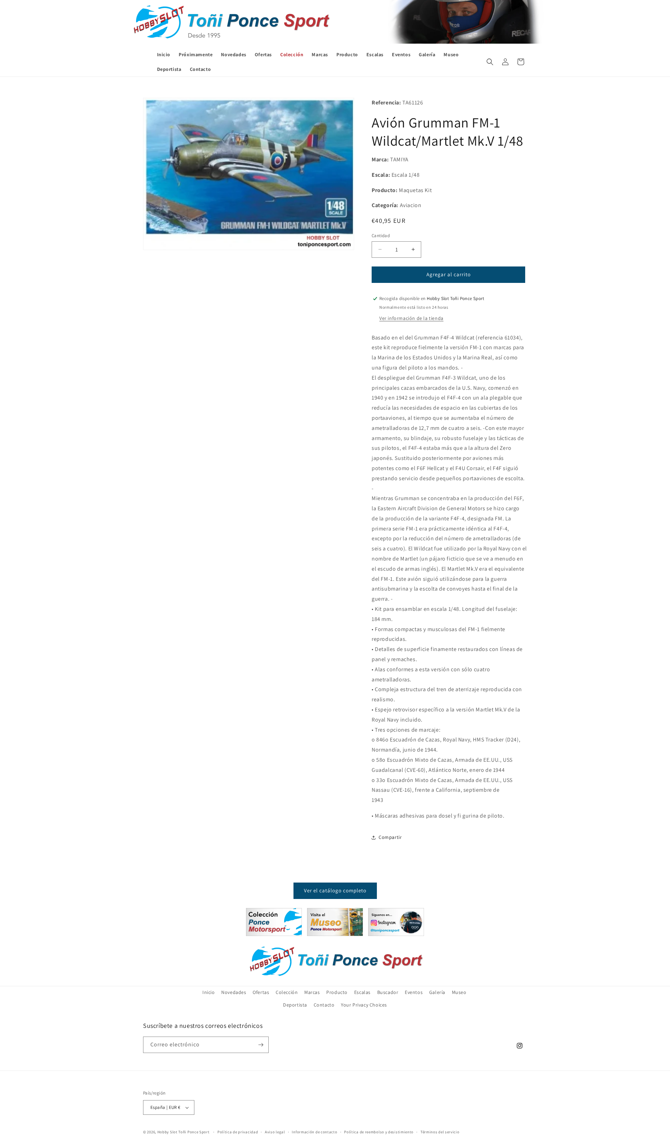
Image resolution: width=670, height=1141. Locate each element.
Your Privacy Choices (364, 1005)
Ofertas (261, 992)
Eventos (414, 992)
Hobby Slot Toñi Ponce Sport (183, 1131)
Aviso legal (275, 1131)
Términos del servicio (440, 1131)
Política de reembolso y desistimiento (379, 1131)
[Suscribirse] (260, 1045)
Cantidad (381, 236)
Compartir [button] (390, 837)
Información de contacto (314, 1131)
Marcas (312, 992)
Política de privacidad (237, 1131)
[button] (490, 62)
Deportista (295, 1005)
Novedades (233, 992)
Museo (459, 992)
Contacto (324, 1005)
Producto (337, 992)
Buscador (388, 992)
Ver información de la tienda (411, 318)
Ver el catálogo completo (335, 890)
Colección (287, 992)
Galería (437, 992)
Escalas (362, 992)
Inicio (208, 992)
